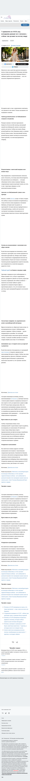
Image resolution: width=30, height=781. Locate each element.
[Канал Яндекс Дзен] (22, 64)
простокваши (5, 352)
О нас (3, 718)
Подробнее (25, 756)
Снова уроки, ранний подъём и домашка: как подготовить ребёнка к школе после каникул (13, 670)
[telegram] (17, 642)
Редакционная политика (6, 725)
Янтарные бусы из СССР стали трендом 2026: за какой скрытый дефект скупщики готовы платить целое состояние (14, 652)
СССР (12, 40)
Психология (16, 21)
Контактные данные (5, 730)
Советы (2, 21)
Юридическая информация (7, 728)
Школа (26, 21)
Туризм (21, 21)
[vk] (13, 642)
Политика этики (5, 723)
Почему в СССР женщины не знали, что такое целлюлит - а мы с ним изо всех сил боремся (16, 609)
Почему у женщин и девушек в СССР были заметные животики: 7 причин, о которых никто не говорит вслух (15, 626)
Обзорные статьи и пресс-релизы (8, 733)
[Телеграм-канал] (15, 67)
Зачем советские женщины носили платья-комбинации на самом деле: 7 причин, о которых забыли (15, 632)
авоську (12, 198)
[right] (28, 21)
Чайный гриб (5, 270)
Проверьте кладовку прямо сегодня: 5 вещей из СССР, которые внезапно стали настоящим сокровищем (13, 662)
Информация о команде (6, 720)
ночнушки (14, 398)
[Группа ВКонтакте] (8, 64)
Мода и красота (8, 21)
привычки (5, 40)
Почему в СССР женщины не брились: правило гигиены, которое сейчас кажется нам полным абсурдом (15, 619)
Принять (25, 24)
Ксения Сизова (16, 45)
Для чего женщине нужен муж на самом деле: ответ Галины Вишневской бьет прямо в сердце (14, 480)
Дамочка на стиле (13, 392)
